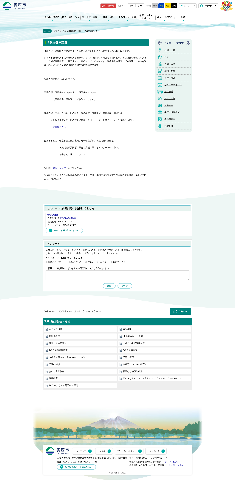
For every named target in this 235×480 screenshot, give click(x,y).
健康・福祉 (108, 17)
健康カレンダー (60, 168)
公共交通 (168, 91)
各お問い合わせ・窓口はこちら (77, 467)
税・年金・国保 (89, 17)
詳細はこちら (59, 127)
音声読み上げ (189, 5)
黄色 (168, 6)
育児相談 (127, 329)
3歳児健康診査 (130, 350)
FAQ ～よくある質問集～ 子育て (65, 385)
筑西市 (57, 451)
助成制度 (168, 126)
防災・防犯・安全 (71, 17)
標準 (132, 5)
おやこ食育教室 (56, 371)
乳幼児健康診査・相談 (72, 31)
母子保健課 (52, 215)
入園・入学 (169, 64)
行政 (183, 17)
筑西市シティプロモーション (226, 6)
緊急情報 (110, 5)
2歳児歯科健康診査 (58, 350)
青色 (161, 6)
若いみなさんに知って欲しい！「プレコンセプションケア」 (152, 378)
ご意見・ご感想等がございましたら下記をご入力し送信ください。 (78, 268)
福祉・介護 (169, 98)
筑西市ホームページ (14, 6)
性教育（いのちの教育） (135, 364)
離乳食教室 (54, 336)
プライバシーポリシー (126, 451)
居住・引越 (169, 78)
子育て (56, 31)
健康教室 (53, 378)
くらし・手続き (52, 17)
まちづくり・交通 (127, 17)
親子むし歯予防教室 (133, 371)
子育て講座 (128, 357)
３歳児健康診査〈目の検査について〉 (67, 357)
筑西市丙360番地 (67, 218)
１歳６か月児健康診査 (134, 343)
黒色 (174, 6)
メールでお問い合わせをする (65, 230)
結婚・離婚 (169, 71)
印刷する (183, 311)
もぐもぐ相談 (55, 329)
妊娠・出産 (169, 50)
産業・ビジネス (164, 17)
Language (208, 6)
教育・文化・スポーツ (146, 16)
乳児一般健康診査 (57, 343)
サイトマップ (80, 451)
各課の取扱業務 (172, 112)
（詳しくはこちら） (173, 462)
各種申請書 (169, 119)
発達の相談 (54, 364)
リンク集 (101, 451)
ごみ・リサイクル (173, 85)
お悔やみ (168, 105)
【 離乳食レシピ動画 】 (134, 336)
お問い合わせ (153, 451)
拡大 (139, 5)
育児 (166, 57)
